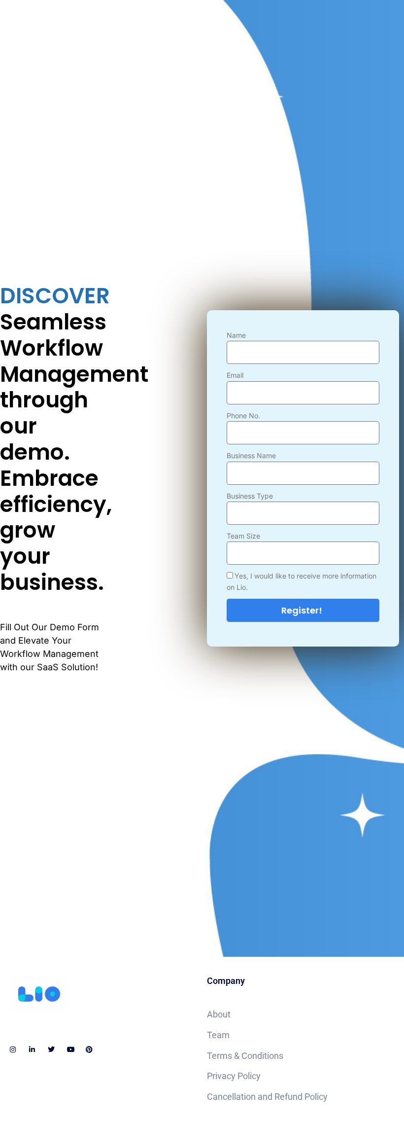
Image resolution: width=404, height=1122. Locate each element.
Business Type (250, 496)
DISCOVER (51, 296)
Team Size (243, 536)
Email (235, 375)
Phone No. (243, 415)
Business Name (251, 455)
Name (236, 335)
